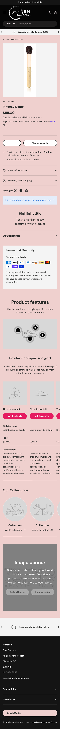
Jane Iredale (8, 101)
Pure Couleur (14, 722)
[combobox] (30, 24)
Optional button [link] (17, 592)
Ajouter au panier (40, 143)
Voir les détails (15, 416)
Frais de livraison (10, 117)
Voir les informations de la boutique (23, 159)
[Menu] (4, 13)
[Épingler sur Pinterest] (26, 190)
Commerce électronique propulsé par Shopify (38, 722)
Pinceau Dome (17, 39)
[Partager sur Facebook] (21, 190)
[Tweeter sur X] (15, 190)
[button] (55, 13)
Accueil (6, 39)
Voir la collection (13, 529)
